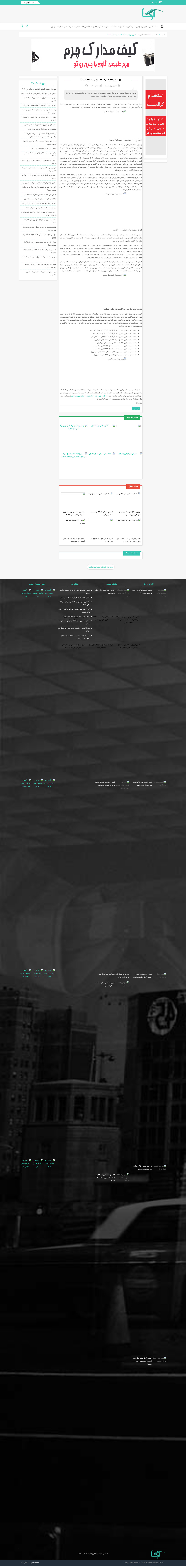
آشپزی (122, 26)
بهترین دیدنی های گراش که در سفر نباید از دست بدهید (38, 93)
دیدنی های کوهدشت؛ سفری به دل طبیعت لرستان (40, 194)
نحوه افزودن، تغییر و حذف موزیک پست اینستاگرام (40, 124)
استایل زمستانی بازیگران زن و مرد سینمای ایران (102, 513)
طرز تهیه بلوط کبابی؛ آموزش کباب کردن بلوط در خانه (39, 203)
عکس (107, 26)
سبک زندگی (153, 26)
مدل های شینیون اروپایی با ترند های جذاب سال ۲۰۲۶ (39, 89)
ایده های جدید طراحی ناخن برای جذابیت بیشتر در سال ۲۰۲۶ (74, 513)
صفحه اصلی (35, 1562)
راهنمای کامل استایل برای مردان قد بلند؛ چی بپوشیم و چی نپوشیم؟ (142, 1361)
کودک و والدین (56, 26)
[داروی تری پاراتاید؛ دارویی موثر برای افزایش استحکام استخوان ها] (128, 548)
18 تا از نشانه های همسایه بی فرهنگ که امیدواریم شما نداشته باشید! (105, 1177)
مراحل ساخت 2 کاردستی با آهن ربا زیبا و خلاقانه (40, 207)
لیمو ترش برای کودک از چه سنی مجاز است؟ (42, 129)
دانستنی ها (86, 26)
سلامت (114, 26)
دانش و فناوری (98, 26)
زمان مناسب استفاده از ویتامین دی (82, 395)
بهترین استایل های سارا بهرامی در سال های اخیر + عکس (129, 513)
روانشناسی (67, 26)
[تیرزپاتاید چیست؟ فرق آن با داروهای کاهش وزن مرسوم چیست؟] (73, 548)
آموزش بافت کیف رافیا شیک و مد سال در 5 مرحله (105, 984)
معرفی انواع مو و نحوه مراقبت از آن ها (44, 148)
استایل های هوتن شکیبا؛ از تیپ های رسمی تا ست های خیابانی (128, 540)
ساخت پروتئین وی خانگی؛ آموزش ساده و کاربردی (40, 198)
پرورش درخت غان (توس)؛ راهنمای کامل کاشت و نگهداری (142, 976)
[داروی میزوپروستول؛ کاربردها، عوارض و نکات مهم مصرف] (101, 548)
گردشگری (130, 26)
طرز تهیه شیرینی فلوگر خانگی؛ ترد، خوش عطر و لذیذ (39, 105)
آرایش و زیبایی (141, 26)
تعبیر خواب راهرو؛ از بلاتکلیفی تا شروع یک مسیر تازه (39, 182)
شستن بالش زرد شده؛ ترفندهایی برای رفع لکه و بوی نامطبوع (105, 784)
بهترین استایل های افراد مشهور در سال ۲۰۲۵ (102, 540)
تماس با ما (154, 3)
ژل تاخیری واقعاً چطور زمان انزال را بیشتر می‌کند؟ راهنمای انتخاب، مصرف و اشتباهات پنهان (40, 135)
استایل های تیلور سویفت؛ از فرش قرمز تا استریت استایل (74, 540)
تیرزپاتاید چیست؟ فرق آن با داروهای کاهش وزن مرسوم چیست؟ (73, 646)
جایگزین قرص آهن (101, 395)
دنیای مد (77, 26)
